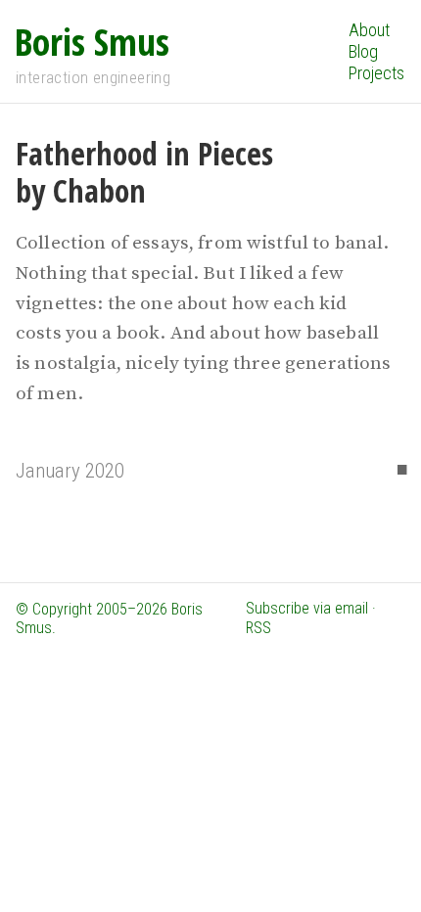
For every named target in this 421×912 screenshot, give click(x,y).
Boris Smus (92, 41)
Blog (363, 51)
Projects (376, 73)
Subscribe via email (307, 608)
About (369, 30)
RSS (258, 627)
